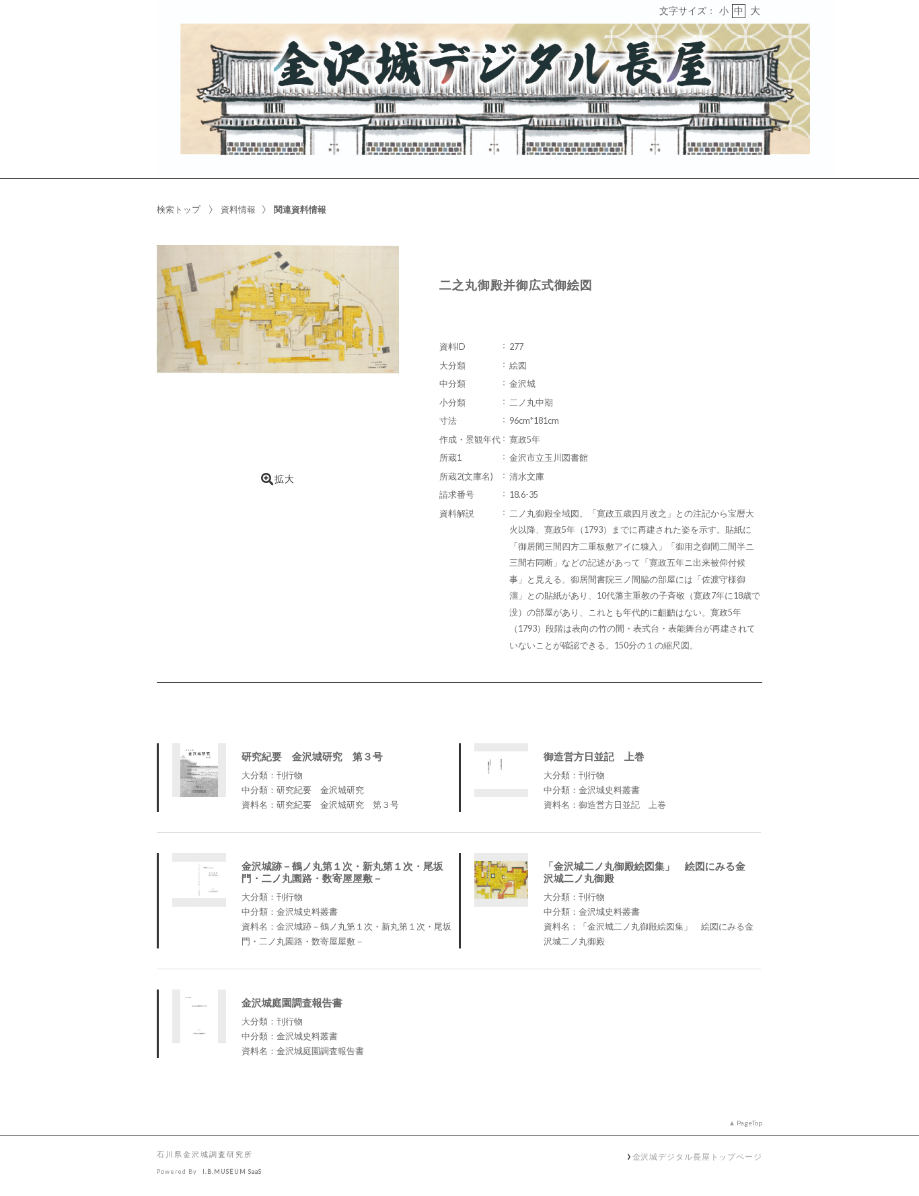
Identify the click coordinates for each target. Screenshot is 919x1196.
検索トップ (178, 209)
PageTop (749, 1123)
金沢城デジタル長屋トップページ (697, 1156)
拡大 (284, 479)
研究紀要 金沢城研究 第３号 (312, 756)
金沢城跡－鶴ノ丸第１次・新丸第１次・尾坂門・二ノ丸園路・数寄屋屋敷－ (342, 872)
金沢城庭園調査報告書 (292, 1002)
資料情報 (238, 209)
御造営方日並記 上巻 (594, 756)
